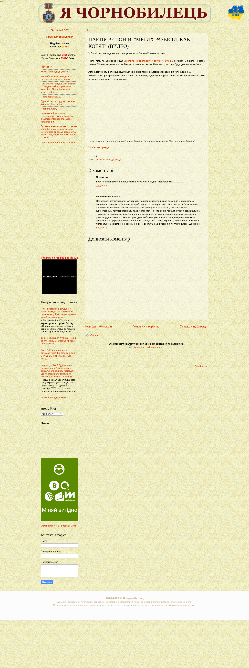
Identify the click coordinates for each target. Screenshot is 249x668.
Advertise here (201, 366)
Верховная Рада (105, 159)
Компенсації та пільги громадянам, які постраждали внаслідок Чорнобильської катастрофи (57, 117)
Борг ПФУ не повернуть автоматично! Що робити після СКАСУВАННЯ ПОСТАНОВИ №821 (58, 354)
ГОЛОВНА (46, 67)
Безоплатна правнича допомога (58, 142)
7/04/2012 (101, 186)
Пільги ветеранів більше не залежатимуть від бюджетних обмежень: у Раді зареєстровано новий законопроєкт (59, 313)
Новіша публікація (98, 326)
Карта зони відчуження (53, 397)
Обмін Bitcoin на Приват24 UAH (58, 525)
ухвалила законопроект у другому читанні (148, 60)
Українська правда (98, 147)
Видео (118, 159)
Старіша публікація (194, 326)
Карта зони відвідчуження (55, 71)
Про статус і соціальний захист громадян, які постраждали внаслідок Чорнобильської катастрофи (58, 87)
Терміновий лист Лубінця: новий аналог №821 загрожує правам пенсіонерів (59, 341)
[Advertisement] (59, 200)
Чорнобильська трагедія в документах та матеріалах (55, 77)
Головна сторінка (146, 326)
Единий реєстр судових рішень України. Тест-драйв (58, 102)
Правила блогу (49, 108)
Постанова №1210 (51, 96)
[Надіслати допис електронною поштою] (95, 156)
